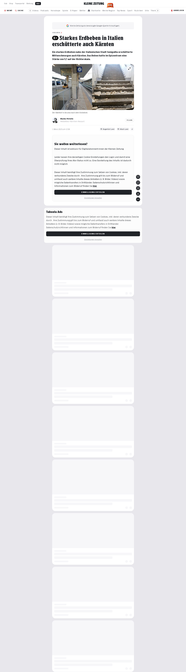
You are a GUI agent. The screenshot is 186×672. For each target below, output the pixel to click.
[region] (94, 10)
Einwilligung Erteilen (93, 192)
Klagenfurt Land (108, 129)
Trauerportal (19, 3)
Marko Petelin (66, 119)
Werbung (29, 3)
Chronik (56, 32)
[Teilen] (138, 194)
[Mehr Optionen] (138, 199)
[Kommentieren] (138, 183)
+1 (132, 129)
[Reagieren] (138, 177)
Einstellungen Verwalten (93, 198)
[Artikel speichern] (138, 188)
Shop (11, 3)
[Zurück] (30, 10)
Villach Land (124, 129)
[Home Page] (94, 3)
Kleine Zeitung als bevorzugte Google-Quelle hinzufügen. (95, 26)
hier (95, 186)
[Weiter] (157, 10)
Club (5, 3)
